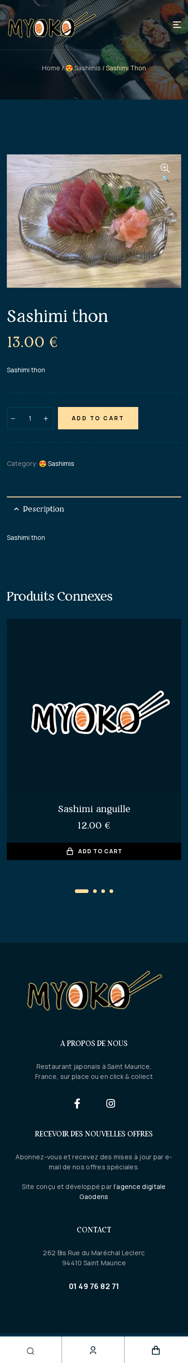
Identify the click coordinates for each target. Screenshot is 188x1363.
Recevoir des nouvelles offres (94, 1133)
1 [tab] (82, 891)
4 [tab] (111, 891)
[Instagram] (111, 1103)
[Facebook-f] (77, 1103)
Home (51, 67)
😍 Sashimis (83, 67)
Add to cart (98, 418)
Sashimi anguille (94, 808)
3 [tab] (103, 891)
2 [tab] (95, 891)
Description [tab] (43, 508)
